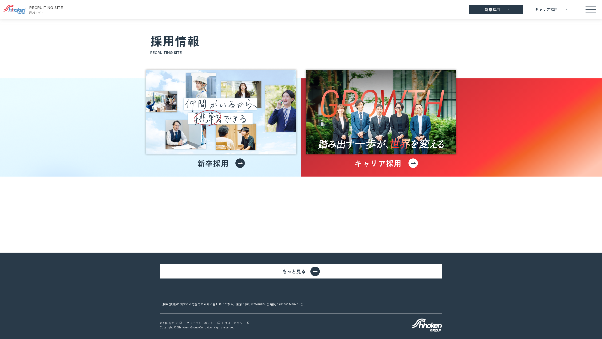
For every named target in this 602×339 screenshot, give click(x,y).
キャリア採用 (546, 9)
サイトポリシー (235, 323)
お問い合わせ (169, 323)
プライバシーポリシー (201, 323)
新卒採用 (492, 9)
